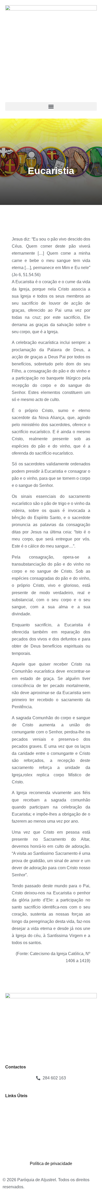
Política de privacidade (51, 1163)
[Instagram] (25, 1143)
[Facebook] (11, 1143)
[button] (51, 106)
